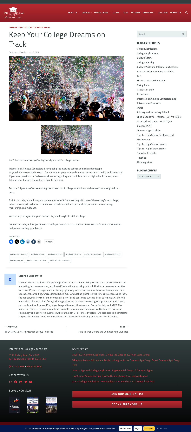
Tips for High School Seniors (152, 148)
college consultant (92, 254)
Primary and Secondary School (153, 112)
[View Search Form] (186, 12)
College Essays (145, 57)
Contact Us (175, 12)
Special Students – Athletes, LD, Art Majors (159, 116)
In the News (143, 94)
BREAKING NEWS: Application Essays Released (28, 329)
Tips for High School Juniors (152, 144)
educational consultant (60, 260)
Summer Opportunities (149, 130)
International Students (149, 103)
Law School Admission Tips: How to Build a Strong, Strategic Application (110, 376)
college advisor (55, 254)
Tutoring (136, 12)
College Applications (147, 53)
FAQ (139, 76)
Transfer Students (146, 153)
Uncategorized (145, 162)
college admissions (19, 254)
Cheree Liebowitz (18, 52)
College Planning (146, 62)
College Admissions (147, 48)
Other (140, 107)
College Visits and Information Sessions (157, 66)
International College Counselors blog (29, 27)
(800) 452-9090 (34, 366)
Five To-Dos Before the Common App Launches (103, 329)
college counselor (113, 254)
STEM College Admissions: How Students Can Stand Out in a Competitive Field (113, 381)
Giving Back (143, 85)
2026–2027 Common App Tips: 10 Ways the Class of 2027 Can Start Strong (111, 354)
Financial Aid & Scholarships (151, 80)
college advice (37, 254)
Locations (163, 12)
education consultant (36, 260)
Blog (125, 12)
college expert (17, 260)
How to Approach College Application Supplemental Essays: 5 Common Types (112, 370)
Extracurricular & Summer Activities (155, 71)
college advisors (73, 254)
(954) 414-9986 (16, 366)
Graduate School (145, 89)
